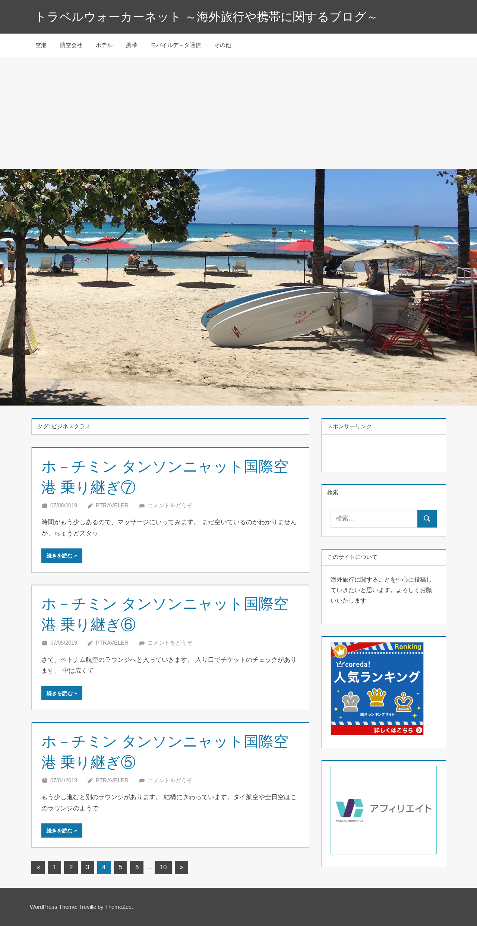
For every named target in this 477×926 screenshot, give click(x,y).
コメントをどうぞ (170, 505)
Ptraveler (112, 505)
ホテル (104, 45)
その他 (222, 45)
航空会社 (71, 45)
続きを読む (60, 556)
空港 (41, 45)
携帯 (131, 45)
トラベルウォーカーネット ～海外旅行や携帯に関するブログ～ (206, 17)
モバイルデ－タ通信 (176, 45)
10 (163, 867)
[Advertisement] (238, 113)
